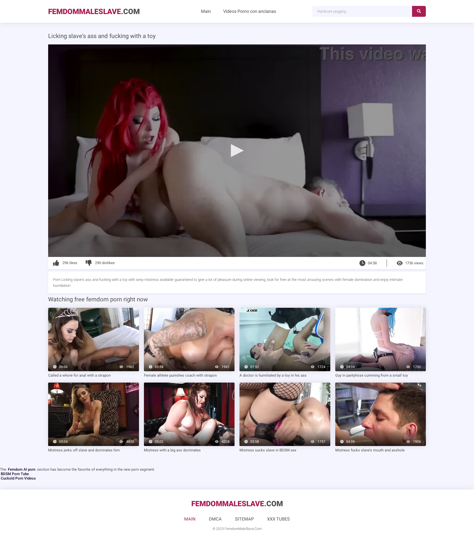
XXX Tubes (278, 519)
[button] (237, 150)
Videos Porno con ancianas (249, 11)
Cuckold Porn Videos (18, 478)
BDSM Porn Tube (15, 474)
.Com (94, 11)
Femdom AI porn (21, 469)
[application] (237, 150)
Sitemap (244, 519)
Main (206, 11)
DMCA (215, 519)
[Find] (419, 11)
